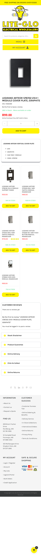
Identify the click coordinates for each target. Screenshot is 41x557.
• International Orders (29, 427)
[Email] (31, 387)
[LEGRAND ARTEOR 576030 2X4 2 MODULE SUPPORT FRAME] (10, 175)
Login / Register (9, 463)
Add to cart (21, 131)
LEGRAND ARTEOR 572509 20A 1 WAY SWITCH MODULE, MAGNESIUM (28, 189)
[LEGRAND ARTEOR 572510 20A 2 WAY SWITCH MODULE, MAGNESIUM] (10, 219)
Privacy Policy (27, 434)
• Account (6, 467)
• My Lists (6, 471)
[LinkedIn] (19, 387)
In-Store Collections (29, 423)
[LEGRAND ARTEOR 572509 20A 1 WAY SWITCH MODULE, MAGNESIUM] (30, 175)
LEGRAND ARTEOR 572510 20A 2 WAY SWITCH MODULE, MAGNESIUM (8, 233)
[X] (15, 387)
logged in (15, 326)
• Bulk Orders (7, 479)
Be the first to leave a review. (12, 107)
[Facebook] (11, 387)
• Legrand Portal (8, 475)
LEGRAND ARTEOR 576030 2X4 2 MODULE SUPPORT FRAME (10, 188)
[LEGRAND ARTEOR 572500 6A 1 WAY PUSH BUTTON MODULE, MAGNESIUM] (30, 219)
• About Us (6, 403)
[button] (20, 335)
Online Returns (27, 430)
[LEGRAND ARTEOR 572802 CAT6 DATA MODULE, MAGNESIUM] (10, 264)
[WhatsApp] (23, 387)
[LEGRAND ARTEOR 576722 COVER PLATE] (21, 73)
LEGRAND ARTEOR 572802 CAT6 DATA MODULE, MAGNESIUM (10, 277)
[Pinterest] (27, 387)
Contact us (8, 407)
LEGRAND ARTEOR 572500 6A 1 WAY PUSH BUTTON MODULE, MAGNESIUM (30, 233)
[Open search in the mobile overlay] (21, 36)
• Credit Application (10, 483)
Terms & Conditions (29, 438)
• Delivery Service (27, 419)
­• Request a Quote (9, 411)
